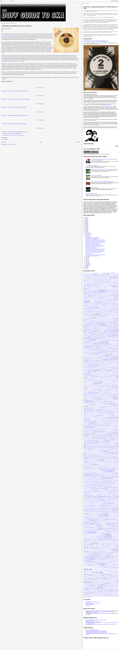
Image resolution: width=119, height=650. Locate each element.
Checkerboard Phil (89, 311)
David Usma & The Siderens (89, 327)
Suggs (87, 511)
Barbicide (85, 289)
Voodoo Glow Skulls (109, 589)
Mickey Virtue (112, 429)
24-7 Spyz (106, 275)
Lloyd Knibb (109, 411)
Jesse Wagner (109, 383)
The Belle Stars (103, 520)
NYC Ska (86, 447)
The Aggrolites (104, 515)
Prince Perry (100, 461)
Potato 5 (115, 458)
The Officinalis (111, 548)
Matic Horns (101, 423)
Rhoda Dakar (104, 469)
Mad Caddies (94, 418)
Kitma (113, 402)
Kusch (108, 403)
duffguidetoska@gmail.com (94, 123)
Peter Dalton (116, 455)
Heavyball (101, 369)
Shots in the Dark (103, 486)
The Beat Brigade (113, 519)
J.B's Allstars (104, 376)
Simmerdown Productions (114, 487)
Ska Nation (96, 492)
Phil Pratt (108, 456)
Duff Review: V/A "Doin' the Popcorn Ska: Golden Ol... (95, 242)
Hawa (99, 368)
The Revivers (86, 556)
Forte (116, 355)
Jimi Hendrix (89, 384)
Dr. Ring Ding (85, 338)
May (86, 260)
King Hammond (87, 401)
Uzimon (116, 586)
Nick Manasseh (87, 442)
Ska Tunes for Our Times (96, 493)
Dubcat (89, 340)
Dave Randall (97, 325)
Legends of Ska (95, 407)
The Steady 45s (108, 569)
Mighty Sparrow (102, 430)
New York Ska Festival (93, 441)
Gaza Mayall (101, 360)
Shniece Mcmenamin (88, 486)
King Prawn (113, 401)
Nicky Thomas (99, 442)
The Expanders (104, 533)
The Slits (113, 564)
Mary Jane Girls (103, 422)
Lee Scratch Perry (105, 406)
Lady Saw (85, 404)
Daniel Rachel (112, 322)
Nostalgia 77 (107, 444)
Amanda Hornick (88, 281)
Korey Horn (91, 403)
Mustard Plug (101, 437)
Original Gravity (115, 449)
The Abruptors (115, 514)
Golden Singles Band (107, 363)
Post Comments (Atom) (11, 144)
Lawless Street (91, 405)
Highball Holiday (113, 370)
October (87, 235)
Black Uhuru (86, 294)
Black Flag (103, 293)
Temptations (89, 514)
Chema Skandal (108, 311)
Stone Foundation (86, 508)
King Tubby (86, 402)
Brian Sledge (116, 299)
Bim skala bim (116, 292)
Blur (110, 295)
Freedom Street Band (93, 357)
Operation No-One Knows (97, 449)
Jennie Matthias (100, 382)
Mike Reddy (86, 431)
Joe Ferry (105, 385)
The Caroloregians (108, 524)
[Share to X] (18, 133)
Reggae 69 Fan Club (102, 467)
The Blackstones (100, 521)
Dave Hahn (115, 324)
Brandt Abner (115, 298)
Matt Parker (113, 423)
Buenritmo (91, 302)
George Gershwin (92, 361)
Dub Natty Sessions (99, 339)
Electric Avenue (114, 348)
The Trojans (113, 572)
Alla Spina (95, 280)
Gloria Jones (97, 363)
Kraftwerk (104, 403)
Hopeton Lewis (109, 371)
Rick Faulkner (99, 471)
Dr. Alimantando (105, 337)
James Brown (98, 379)
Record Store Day (86, 467)
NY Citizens (106, 446)
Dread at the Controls (107, 338)
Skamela (97, 494)
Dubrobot (97, 340)
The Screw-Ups (109, 559)
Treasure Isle (86, 583)
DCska (104, 327)
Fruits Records (109, 357)
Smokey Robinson (109, 499)
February (87, 263)
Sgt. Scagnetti (99, 485)
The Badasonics (113, 518)
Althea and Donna (113, 280)
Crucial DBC (110, 319)
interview (89, 103)
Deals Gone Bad (99, 328)
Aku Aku (95, 279)
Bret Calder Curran (100, 299)
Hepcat (96, 370)
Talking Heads (103, 513)
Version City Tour (113, 587)
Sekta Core (114, 484)
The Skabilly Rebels (110, 562)
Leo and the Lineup (109, 407)
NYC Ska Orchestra (108, 447)
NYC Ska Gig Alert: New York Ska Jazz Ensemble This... (95, 254)
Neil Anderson (106, 439)
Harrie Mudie (100, 367)
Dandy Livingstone (100, 322)
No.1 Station (87, 444)
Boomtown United (86, 298)
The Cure (95, 527)
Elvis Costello (93, 349)
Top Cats (99, 581)
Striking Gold (85, 509)
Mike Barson (107, 430)
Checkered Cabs (97, 311)
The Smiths (89, 565)
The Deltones (107, 528)
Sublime (99, 510)
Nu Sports (116, 445)
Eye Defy (101, 353)
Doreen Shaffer (99, 337)
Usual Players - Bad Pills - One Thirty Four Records (11, 123)
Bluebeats (106, 295)
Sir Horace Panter (103, 488)
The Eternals (86, 533)
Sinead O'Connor (87, 488)
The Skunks (96, 564)
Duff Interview (104, 341)
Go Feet (101, 363)
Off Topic (94, 448)
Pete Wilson (106, 455)
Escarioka (96, 352)
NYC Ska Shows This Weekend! (92, 165)
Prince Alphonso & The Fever (90, 460)
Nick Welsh (93, 442)
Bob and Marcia (114, 295)
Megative (107, 425)
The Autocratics (103, 518)
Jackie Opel (89, 377)
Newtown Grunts (112, 441)
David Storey (116, 326)
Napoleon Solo (114, 438)
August (87, 256)
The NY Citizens (94, 548)
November (88, 234)
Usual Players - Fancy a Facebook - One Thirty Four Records (13, 99)
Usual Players (12, 33)
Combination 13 (110, 316)
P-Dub (84, 451)
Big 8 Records (116, 290)
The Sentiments (101, 560)
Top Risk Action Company (112, 581)
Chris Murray (97, 313)
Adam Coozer (85, 278)
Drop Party (112, 338)
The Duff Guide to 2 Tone (114, 530)
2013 (86, 229)
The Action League (92, 515)
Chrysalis (85, 314)
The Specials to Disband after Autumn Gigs (93, 252)
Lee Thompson (113, 406)
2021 (86, 220)
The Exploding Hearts (113, 533)
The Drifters (101, 530)
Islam (108, 375)
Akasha (92, 279)
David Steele (110, 326)
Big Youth (90, 292)
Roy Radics (103, 476)
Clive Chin (107, 315)
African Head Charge (100, 278)
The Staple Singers (102, 569)
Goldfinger (85, 364)
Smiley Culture (91, 499)
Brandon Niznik (109, 298)
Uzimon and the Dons (86, 587)
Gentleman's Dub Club (114, 360)
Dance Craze (116, 321)
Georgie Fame (111, 361)
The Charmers (115, 524)
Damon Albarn (111, 320)
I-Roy (99, 373)
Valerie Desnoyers (93, 587)
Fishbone (108, 354)
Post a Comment (5, 139)
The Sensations (94, 560)
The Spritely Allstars (95, 569)
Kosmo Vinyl (99, 403)
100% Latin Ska (89, 274)
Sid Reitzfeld (88, 487)
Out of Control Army (99, 450)
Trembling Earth (92, 583)
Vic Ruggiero (86, 588)
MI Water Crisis (107, 427)
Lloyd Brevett (89, 411)
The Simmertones (100, 561)
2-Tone (116, 274)
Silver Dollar (106, 487)
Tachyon (93, 513)
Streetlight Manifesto (113, 508)
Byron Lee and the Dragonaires (110, 304)
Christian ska (116, 313)
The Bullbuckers (108, 523)
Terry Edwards (99, 514)
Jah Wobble (107, 378)
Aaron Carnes (94, 277)
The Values (95, 575)
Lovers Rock (114, 416)
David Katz (94, 326)
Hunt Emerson (92, 373)
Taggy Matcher (98, 513)
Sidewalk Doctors (94, 487)
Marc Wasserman (112, 420)
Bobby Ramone (112, 296)
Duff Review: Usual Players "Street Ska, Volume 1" (94, 251)
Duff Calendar (114, 340)
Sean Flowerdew (90, 484)
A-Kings (88, 277)
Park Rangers (107, 452)
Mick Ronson (107, 429)
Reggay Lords (114, 468)
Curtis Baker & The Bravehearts (94, 320)
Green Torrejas (101, 365)
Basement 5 (113, 289)
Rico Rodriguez (109, 471)
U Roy (96, 584)
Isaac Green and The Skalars (101, 375)
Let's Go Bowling (96, 409)
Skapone (105, 495)
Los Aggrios (97, 414)
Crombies (98, 319)
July (86, 258)
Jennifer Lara (106, 382)
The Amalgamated (113, 516)
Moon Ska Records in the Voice (91, 193)
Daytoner (100, 327)
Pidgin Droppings (112, 457)
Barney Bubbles (96, 289)
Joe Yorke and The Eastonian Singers (97, 387)
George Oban (105, 361)
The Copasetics (104, 526)
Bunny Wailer (93, 303)
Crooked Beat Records (103, 319)
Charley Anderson (90, 310)
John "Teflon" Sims (112, 387)
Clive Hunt (111, 315)
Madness (85, 419)
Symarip (84, 513)
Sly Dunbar (110, 498)
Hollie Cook (97, 371)
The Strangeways (100, 570)
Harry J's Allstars (116, 367)
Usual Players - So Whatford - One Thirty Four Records (11, 131)
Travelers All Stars (109, 582)
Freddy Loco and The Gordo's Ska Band (112, 356)
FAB (104, 353)
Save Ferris (105, 482)
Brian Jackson (111, 299)
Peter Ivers (89, 456)
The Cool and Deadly (91, 526)
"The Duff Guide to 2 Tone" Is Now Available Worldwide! (95, 41)
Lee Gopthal (90, 406)
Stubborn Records (101, 509)
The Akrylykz (116, 515)
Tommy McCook (93, 579)
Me (112, 424)
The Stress (106, 570)
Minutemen (111, 431)
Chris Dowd (86, 313)
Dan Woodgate (110, 321)
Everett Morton (91, 353)
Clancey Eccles (85, 315)
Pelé (101, 454)
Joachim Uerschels (87, 385)
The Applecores (100, 517)
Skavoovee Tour (89, 497)
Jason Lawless (97, 381)
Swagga (110, 512)
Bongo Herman (96, 297)
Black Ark (92, 293)
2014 (86, 228)
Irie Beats (94, 375)
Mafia (100, 419)
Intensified (89, 375)
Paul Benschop (93, 453)
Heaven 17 (85, 369)
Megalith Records (101, 425)
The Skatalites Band (108, 563)
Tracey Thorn (103, 582)
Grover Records (94, 366)
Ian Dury (106, 373)
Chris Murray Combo (104, 313)
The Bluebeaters (112, 521)
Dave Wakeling (103, 325)
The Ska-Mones (103, 562)
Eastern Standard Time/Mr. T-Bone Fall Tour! (93, 244)
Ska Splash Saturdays (86, 493)
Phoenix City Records (97, 457)
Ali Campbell (115, 279)
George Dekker (86, 361)
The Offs (115, 548)
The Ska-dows (98, 562)
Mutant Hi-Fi (112, 437)
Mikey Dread (95, 431)
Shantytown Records (106, 485)
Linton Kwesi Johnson (87, 410)
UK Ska (115, 584)
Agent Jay (111, 278)
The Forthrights (106, 535)
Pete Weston (102, 455)
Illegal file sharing (94, 374)
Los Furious (106, 415)
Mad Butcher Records (86, 418)
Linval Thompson (96, 410)
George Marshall (99, 361)
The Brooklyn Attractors (94, 523)
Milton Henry (106, 431)
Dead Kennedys (109, 327)
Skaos (97, 495)
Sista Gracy (88, 489)
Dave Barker (100, 324)
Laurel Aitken (110, 404)
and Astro (105, 281)
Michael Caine (92, 428)
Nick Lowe (117, 441)
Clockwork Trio (85, 316)
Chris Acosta (110, 312)
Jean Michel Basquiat (110, 381)
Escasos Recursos (103, 352)
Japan (117, 380)
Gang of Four (101, 358)
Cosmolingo (109, 317)
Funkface (90, 358)
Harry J (104, 367)
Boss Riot (91, 298)
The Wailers (116, 575)
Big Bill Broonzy (95, 291)
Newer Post (4, 142)
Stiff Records (101, 507)
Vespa (118, 587)
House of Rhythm (108, 372)
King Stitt (117, 401)
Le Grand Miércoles (103, 405)
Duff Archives (102, 340)
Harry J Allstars (109, 367)
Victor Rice (98, 588)
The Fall (99, 534)
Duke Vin (113, 344)
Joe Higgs (114, 385)
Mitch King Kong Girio (98, 432)
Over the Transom (110, 450)
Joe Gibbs (109, 385)
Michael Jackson (104, 428)
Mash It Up (108, 422)
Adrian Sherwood (93, 278)
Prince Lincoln (95, 461)
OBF (115, 447)
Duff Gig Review (86, 341)
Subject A (95, 510)
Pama (97, 451)
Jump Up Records (91, 392)
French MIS (99, 357)
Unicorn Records (104, 585)
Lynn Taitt (108, 417)
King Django (116, 398)
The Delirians (100, 528)
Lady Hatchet (117, 403)
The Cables (96, 524)
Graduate (104, 364)
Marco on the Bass (90, 421)
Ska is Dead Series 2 (104, 491)
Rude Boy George (106, 477)
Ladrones (111, 403)
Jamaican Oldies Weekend (89, 379)
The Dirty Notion (98, 529)
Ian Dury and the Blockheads (113, 373)
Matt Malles (108, 423)
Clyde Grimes (90, 316)
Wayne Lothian (112, 590)
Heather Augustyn (114, 368)
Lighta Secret (108, 409)
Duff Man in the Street (112, 341)
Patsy (84, 453)
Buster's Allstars (96, 304)
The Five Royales (113, 534)
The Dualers (106, 530)
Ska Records (108, 492)
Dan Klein (92, 321)
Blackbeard (91, 294)
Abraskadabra (106, 277)
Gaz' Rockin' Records (111, 359)
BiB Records (108, 290)
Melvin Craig (109, 426)
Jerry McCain (104, 383)
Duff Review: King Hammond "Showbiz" (92, 255)
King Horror (95, 401)
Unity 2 (110, 585)
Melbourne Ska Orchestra (91, 426)
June (87, 259)
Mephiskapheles (88, 427)
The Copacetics (98, 526)
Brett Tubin (105, 299)
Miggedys (87, 430)
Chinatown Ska (94, 312)
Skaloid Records (92, 494)
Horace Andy (91, 372)
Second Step (97, 484)
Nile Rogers (110, 442)
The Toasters (18, 35)
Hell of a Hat (106, 369)
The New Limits (93, 547)
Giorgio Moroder (103, 362)
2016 (86, 226)
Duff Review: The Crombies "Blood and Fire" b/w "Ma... (95, 245)
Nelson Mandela (87, 440)
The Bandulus (95, 519)
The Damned (99, 527)
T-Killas (89, 513)
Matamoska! (96, 423)
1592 (94, 274)
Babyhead (113, 285)
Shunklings (109, 486)
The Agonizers (111, 515)
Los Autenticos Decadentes (105, 414)
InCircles (100, 374)
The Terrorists (116, 571)
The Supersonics (93, 571)
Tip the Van (90, 578)
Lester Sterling (89, 409)
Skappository (115, 495)
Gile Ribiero (98, 362)
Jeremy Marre (89, 383)
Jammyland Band (90, 380)
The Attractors (92, 518)
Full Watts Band (114, 357)
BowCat (95, 298)
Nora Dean (91, 444)
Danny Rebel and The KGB (98, 323)
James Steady (115, 379)
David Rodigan (105, 326)
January (87, 264)
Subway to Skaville (112, 510)
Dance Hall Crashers (87, 322)
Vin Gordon (85, 589)
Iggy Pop (88, 374)
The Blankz (107, 521)
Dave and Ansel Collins (92, 324)
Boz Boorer (104, 298)
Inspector (85, 375)
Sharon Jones (112, 485)
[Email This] (15, 133)
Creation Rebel (87, 319)
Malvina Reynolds (89, 420)
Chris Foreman (91, 313)
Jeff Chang (89, 382)
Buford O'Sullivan (97, 302)
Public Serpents (96, 462)
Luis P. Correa (101, 417)
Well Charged (95, 591)
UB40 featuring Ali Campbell (109, 584)
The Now (88, 548)
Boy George (99, 298)
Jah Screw (98, 378)
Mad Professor (105, 418)
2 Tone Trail (111, 274)
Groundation (88, 366)
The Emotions (112, 531)
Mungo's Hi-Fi (95, 436)
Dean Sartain (109, 328)
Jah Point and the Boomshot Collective (90, 378)
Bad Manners (116, 286)
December (88, 233)
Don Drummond (109, 335)
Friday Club (104, 357)
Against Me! (106, 278)
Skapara (101, 495)
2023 (86, 218)
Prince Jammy (89, 461)
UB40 (102, 584)
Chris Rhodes (110, 313)
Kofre (88, 403)
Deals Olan (104, 328)
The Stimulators (90, 570)
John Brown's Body (91, 388)
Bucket (85, 302)
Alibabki (92, 280)
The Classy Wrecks (105, 525)
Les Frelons (107, 408)
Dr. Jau (116, 337)
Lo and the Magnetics (91, 412)
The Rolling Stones (98, 556)
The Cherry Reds (86, 525)
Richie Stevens (94, 471)
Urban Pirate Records (105, 586)
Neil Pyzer (112, 439)
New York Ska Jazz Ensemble (103, 441)
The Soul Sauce (85, 566)
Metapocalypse (96, 427)
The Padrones (106, 549)
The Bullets (115, 523)
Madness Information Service (94, 419)
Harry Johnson (87, 368)
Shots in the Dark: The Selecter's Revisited (102, 181)
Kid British (114, 397)
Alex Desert (110, 279)
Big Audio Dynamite (88, 291)
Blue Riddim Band (91, 295)
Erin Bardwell (100, 351)
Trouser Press (91, 584)
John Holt (114, 388)
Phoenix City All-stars (87, 457)
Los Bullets (112, 414)
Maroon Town (91, 422)
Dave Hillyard (85, 325)
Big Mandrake (85, 292)
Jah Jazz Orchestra (101, 377)
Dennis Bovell (116, 329)
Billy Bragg (6, 135)
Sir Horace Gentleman (94, 488)
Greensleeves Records (107, 365)
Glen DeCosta (92, 363)
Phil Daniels (100, 456)
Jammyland (85, 380)
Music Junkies (88, 253)
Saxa (114, 482)
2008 (86, 268)
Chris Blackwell (116, 312)
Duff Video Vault (103, 344)
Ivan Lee (88, 376)
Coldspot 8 (99, 316)
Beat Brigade (101, 290)
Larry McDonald (91, 404)
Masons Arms (85, 423)
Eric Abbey (107, 350)
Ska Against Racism (100, 489)
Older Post (78, 142)
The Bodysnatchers (93, 522)
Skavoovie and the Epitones (98, 497)
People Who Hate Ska (111, 454)
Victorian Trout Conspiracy (114, 588)
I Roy (96, 373)
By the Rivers (102, 304)
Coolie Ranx (92, 317)
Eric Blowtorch (113, 350)
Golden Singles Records (115, 363)
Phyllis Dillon (105, 457)
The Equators (110, 532)
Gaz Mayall (103, 359)
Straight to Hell (99, 508)
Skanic (106, 494)
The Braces (112, 522)
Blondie (99, 294)
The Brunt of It (102, 523)
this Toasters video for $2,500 (95, 100)
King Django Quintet (88, 400)
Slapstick (90, 498)
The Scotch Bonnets (100, 559)
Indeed (103, 374)
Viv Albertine (91, 589)
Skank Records (110, 494)
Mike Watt (90, 431)
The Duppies (106, 531)
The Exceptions (98, 533)
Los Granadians (111, 415)
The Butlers (92, 524)
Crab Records (100, 318)
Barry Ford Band (102, 289)
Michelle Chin (116, 428)
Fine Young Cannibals (93, 354)
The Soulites (97, 566)
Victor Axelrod (92, 588)
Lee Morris (94, 406)
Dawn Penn (96, 327)
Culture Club (86, 320)
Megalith (95, 425)
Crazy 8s (110, 318)
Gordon (89, 364)
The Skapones (86, 563)
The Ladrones (92, 543)
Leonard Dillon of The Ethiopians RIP (92, 238)
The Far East (105, 534)
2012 (86, 230)
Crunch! (114, 319)
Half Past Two (114, 366)
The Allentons (98, 516)
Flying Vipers (105, 355)
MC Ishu (106, 424)
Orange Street (104, 449)
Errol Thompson (91, 352)
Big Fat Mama (116, 291)
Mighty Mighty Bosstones (94, 430)
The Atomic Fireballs (86, 518)
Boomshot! (115, 297)
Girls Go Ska (111, 362)
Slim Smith (99, 498)
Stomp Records (114, 507)
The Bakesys (88, 519)
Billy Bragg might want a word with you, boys (16, 61)
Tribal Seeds (97, 583)
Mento (112, 426)
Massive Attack (90, 423)
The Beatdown (91, 520)
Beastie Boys (94, 290)
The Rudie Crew (88, 557)
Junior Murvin (85, 394)
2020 (86, 221)
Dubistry (92, 340)
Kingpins (96, 402)
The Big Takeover (116, 520)
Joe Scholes (94, 386)
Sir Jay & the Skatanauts (111, 488)
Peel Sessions (97, 454)
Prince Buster (99, 460)
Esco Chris (108, 352)
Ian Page (84, 374)
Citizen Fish (7, 35)
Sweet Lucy (115, 512)
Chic (90, 312)
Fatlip (117, 353)
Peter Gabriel (85, 456)
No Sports (117, 443)
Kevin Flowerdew (94, 397)
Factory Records (108, 353)
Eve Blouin (85, 353)
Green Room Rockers (93, 365)
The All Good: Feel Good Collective (89, 516)
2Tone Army (110, 275)
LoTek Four (100, 416)
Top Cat (96, 581)
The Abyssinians (85, 515)
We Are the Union (89, 591)
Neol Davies (94, 440)
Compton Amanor (116, 316)
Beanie (90, 290)
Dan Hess (87, 321)
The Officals (106, 548)
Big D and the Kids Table (107, 291)
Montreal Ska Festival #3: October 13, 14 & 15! (93, 246)
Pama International (103, 451)
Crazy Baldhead (116, 318)
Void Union (103, 589)
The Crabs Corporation (112, 526)
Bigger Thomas (97, 292)
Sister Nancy (93, 489)
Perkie (117, 454)
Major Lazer (109, 419)
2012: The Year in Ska (99, 275)
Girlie (107, 362)
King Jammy (100, 401)
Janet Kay (112, 380)
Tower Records (98, 582)
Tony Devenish (94, 580)
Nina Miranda (115, 442)
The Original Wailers (99, 549)
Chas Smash (110, 310)
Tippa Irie (95, 578)
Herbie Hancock (101, 370)
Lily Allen (113, 409)
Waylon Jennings (106, 590)
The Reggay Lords (92, 555)
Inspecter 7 (115, 374)
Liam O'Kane (103, 409)
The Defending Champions (93, 528)
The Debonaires (116, 527)
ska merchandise (91, 492)
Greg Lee (113, 365)
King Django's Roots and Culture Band (107, 400)
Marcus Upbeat (98, 421)
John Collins (102, 388)
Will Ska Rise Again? (94, 187)
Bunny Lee (88, 303)
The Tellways (110, 571)
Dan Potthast (101, 321)
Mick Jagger (97, 429)
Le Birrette (97, 405)
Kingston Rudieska (108, 402)
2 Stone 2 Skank (99, 274)
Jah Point (117, 377)
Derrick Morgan (116, 330)
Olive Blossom (103, 448)
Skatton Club (113, 496)
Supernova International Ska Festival (101, 511)
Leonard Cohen (86, 408)
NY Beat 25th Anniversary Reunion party (96, 446)
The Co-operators (113, 525)
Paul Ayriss (88, 453)
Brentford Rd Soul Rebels (92, 299)
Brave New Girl (85, 299)
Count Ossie (88, 318)
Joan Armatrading (93, 385)
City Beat (111, 314)
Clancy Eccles (91, 315)
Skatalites (107, 496)
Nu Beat (112, 445)
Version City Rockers (106, 587)
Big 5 (112, 290)
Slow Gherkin (104, 498)
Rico (103, 471)
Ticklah (103, 577)
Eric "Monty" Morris (101, 350)
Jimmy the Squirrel (111, 384)
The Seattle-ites (115, 559)
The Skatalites (99, 563)
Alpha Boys (107, 280)
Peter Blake (111, 455)
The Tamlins (105, 571)
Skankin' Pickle (86, 495)
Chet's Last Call (86, 312)
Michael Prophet (110, 428)
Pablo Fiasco (93, 451)
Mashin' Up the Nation (114, 422)
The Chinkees (92, 525)
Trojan (101, 583)
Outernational (105, 450)
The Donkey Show (105, 529)
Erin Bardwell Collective (108, 351)
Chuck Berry (90, 314)
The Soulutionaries (111, 566)
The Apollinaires (94, 517)
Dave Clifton (110, 324)
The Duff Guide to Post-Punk (90, 531)
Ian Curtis (102, 373)
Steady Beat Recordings (103, 505)
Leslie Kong (112, 408)
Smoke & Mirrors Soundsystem (99, 499)
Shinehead (117, 485)
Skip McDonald (85, 498)
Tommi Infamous (86, 579)
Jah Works (111, 378)
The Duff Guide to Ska (86, 3)
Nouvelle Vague (97, 445)
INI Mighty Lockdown (108, 374)
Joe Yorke (88, 387)
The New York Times (109, 106)
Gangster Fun (106, 358)
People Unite (105, 454)
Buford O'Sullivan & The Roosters (107, 302)
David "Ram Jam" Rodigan (111, 325)
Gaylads (99, 359)
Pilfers (84, 458)
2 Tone (30, 33)
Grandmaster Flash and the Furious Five (113, 364)
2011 (86, 232)
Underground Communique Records (93, 585)
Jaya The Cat (103, 381)
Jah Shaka (102, 378)
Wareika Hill (101, 590)
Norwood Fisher (101, 444)
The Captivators (101, 524)
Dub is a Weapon (92, 339)
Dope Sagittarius (92, 337)
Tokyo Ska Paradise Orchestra (103, 578)
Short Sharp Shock (96, 486)
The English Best (99, 532)
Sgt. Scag (94, 485)
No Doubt (97, 443)
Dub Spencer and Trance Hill (112, 339)
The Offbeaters (101, 548)
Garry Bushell (91, 359)
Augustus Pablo (86, 285)
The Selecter (86, 560)
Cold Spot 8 (95, 316)
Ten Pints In (94, 514)
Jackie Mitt (113, 376)
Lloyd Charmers (96, 411)
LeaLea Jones (109, 405)
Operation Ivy (90, 449)
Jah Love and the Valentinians (109, 377)
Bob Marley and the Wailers (99, 296)
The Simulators (106, 561)
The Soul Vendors (92, 566)
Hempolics (113, 369)
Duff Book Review (108, 340)
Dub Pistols (105, 339)
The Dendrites (113, 528)
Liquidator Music (103, 410)
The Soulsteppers (104, 566)
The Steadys (114, 569)
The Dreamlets (97, 530)
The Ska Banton (112, 561)
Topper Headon (92, 582)
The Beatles (98, 520)
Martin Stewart (98, 422)
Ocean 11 (90, 448)
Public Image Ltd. (90, 462)
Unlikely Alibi (85, 586)
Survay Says (98, 512)
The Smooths (95, 565)
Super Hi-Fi (92, 511)
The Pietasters (115, 550)
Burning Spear (98, 303)
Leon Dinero (115, 407)
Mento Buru (117, 426)
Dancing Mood (94, 322)
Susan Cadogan (104, 512)
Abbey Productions (100, 277)
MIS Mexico (115, 431)
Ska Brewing (94, 490)
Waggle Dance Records (90, 590)
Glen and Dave (87, 363)
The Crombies (89, 527)
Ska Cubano (105, 490)
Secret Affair (103, 484)
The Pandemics (112, 549)
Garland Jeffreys (85, 359)
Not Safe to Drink (91, 445)
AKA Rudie (88, 279)
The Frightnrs (106, 536)
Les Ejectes (102, 408)
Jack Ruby (109, 376)
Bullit (114, 302)
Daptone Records (113, 323)
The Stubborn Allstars (113, 570)
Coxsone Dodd (94, 318)
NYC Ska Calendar (93, 447)
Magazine (104, 419)
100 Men (84, 274)
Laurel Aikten (104, 404)
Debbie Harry (114, 328)
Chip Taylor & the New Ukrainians (102, 312)
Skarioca (84, 496)
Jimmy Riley (105, 384)
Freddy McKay (87, 357)
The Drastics (90, 530)
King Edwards (117, 400)
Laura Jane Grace (98, 404)
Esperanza (117, 352)
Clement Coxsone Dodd (99, 315)
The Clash (97, 525)
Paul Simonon (104, 453)
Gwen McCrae (100, 366)
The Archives (111, 517)
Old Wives (98, 448)
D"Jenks (106, 320)
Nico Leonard (105, 442)
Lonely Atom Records (86, 413)
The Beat (106, 519)
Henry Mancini (91, 370)
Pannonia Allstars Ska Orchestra (99, 452)
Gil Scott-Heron (92, 362)
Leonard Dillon (92, 408)
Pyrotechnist (115, 462)
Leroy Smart (97, 408)
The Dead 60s (111, 527)
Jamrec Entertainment (106, 380)
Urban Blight (99, 586)
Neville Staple (105, 440)
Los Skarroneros (94, 416)
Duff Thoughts (95, 344)
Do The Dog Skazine (86, 335)
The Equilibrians (116, 532)
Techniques (85, 514)
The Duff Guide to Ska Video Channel (94, 201)
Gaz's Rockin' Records (94, 360)
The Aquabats (106, 517)
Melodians (98, 426)
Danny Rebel (90, 323)
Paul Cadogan (99, 453)
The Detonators (91, 529)
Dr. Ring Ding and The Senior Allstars (96, 338)
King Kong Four (106, 401)
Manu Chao (107, 420)
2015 (86, 227)
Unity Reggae (115, 585)
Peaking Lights (87, 454)
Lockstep (97, 412)
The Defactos (86, 528)
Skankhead (115, 494)
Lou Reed (104, 416)
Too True (112, 580)
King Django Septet (97, 400)
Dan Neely (96, 321)
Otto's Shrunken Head (91, 450)
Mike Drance (112, 430)
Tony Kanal (104, 580)
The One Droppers (86, 549)
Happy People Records (90, 367)
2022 (86, 219)
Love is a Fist (109, 416)
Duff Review (14, 135)
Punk (106, 462)
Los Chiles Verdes (90, 415)
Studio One (114, 509)
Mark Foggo (114, 421)
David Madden (99, 326)
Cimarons (101, 314)
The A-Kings (110, 514)
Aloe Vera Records (101, 280)
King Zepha (92, 402)
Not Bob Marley (112, 444)
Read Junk (109, 104)
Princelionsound (106, 461)
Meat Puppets (90, 425)
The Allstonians (105, 516)
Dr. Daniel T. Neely (111, 337)
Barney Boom (91, 289)
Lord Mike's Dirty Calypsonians (110, 413)
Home (41, 142)
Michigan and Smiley (91, 429)
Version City (99, 587)
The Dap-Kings (105, 527)
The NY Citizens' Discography (96, 175)
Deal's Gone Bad (93, 328)
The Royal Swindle (110, 556)
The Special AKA (110, 567)
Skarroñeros (102, 496)
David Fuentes (89, 326)
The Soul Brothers (115, 565)
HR (112, 372)
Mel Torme (112, 425)
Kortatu (95, 403)
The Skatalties (114, 563)
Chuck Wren (96, 314)
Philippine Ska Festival (114, 456)
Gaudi (95, 359)
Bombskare (91, 297)
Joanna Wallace (100, 385)
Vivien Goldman (96, 589)
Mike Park (117, 430)
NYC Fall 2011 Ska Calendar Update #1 (92, 243)
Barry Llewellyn (108, 289)
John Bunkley (97, 388)
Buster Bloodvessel (106, 303)
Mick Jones (102, 429)
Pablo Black (88, 451)
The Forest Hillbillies (97, 535)
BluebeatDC (102, 295)
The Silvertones (93, 561)
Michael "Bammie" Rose (114, 427)
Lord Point (117, 413)
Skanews (101, 494)
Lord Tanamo (86, 414)
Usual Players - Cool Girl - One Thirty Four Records (11, 107)
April (87, 261)
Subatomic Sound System (87, 510)
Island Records (112, 375)
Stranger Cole (105, 508)
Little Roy (109, 410)
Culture (117, 319)
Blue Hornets (85, 295)
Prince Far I (113, 460)
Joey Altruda (105, 387)
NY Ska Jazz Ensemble (114, 446)
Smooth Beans (115, 499)
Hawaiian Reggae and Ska (106, 368)
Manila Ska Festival (101, 420)
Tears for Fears (115, 513)
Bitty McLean (87, 293)
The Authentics (98, 518)
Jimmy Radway (100, 384)
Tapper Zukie (110, 513)
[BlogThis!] (16, 133)
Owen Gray (116, 450)
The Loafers (89, 544)
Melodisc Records (103, 426)
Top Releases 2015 (104, 581)
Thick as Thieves (112, 576)
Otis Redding (85, 450)
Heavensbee (90, 369)
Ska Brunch (100, 490)
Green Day (86, 365)
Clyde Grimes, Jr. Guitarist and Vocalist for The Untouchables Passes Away (104, 169)
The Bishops (94, 521)
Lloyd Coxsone (103, 411)
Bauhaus (117, 289)
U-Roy (99, 584)
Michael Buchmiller (86, 428)
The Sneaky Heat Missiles (107, 565)
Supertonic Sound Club (91, 512)
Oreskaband (110, 449)
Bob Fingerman (85, 296)
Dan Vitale (105, 321)
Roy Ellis (92, 476)
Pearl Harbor (92, 454)
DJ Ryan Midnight (95, 334)
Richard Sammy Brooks (86, 471)
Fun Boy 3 (85, 358)
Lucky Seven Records (94, 417)
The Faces (91, 534)
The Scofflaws (92, 559)
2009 (86, 267)
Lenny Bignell (101, 407)
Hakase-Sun (105, 366)
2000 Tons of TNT (90, 275)
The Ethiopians (92, 533)
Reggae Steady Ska (96, 468)
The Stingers (95, 570)
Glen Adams (116, 362)
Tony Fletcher (100, 580)
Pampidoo (110, 451)
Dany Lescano (106, 323)
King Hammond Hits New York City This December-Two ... (95, 241)
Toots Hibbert (91, 581)
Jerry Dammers (96, 383)
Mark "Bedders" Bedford (106, 421)
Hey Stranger (107, 370)
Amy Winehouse (100, 281)
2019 (86, 223)
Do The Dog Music (113, 334)
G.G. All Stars (96, 358)
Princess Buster (113, 461)
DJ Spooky (101, 334)
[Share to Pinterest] (20, 133)
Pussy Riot (110, 462)
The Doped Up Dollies (113, 529)
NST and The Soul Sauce (105, 445)
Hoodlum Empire (103, 371)
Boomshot (101, 297)
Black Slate (117, 293)
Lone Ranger (116, 412)
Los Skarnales (89, 416)
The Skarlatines (93, 563)
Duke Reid (109, 344)
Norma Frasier (96, 444)
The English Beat (91, 532)
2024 (86, 217)
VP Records (116, 589)
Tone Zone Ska (89, 580)
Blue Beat (108, 294)
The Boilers (101, 522)
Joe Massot (89, 386)
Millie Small (101, 431)
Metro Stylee (102, 427)
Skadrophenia (115, 493)
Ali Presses (88, 280)
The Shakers (107, 560)
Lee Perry (99, 406)
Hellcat (110, 369)
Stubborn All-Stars (93, 509)
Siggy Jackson (101, 487)
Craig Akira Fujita (105, 318)
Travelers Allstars (116, 582)
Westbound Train (101, 591)
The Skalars (117, 562)
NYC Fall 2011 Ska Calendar (90, 247)
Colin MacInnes (104, 316)
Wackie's (84, 590)
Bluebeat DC (97, 295)
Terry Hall (105, 514)
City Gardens (116, 314)
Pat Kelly (111, 452)
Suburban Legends (104, 510)
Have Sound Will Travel (93, 368)
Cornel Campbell (98, 317)
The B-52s (108, 518)
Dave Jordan (92, 325)
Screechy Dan (109, 483)
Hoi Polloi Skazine (89, 371)
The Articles (116, 517)
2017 (86, 225)
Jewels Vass (114, 383)
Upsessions (94, 586)
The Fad (96, 534)
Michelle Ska (85, 429)
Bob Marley (91, 296)
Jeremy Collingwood (112, 382)
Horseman (102, 372)
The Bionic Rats (87, 521)
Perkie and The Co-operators (88, 455)
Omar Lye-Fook (108, 448)
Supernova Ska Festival (113, 511)
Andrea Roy (116, 281)
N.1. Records (95, 438)
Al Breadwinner (100, 279)
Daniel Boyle (107, 322)
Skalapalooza (85, 494)
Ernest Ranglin (116, 351)
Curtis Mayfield (102, 320)
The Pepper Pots (103, 550)
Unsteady (89, 586)
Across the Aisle (112, 277)
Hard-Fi (96, 367)
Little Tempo (114, 410)
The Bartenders (101, 519)
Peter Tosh (94, 456)
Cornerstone (104, 317)
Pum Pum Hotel (102, 462)
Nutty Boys (85, 446)
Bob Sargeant (106, 296)
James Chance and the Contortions (106, 379)
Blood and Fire (104, 294)
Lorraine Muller (92, 414)
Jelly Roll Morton (94, 382)
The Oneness (92, 549)
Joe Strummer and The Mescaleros (110, 386)
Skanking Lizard (92, 495)
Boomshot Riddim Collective (108, 297)
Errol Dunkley (86, 352)
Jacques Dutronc (94, 377)
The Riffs (92, 556)
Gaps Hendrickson (113, 358)
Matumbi (88, 424)
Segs (110, 484)
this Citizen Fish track (5, 36)
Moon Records (110, 434)
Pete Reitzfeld (97, 455)
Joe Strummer (99, 386)
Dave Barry (106, 324)
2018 (86, 224)
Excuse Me (97, 353)
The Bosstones (106, 522)
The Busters (85, 524)
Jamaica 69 (117, 378)
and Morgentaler (110, 281)
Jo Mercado (117, 384)
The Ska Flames (91, 562)
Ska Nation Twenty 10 (102, 492)
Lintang (116, 409)
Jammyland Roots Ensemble (98, 380)
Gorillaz (93, 364)
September (88, 236)
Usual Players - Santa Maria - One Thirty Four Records (11, 115)
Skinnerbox (115, 497)
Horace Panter (97, 372)
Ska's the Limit (104, 493)
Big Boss (99, 291)
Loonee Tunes (97, 413)
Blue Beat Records (114, 294)
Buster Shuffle (113, 303)
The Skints (90, 564)
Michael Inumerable (98, 428)
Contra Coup (86, 317)
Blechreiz (95, 294)
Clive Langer (116, 315)
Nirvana (92, 443)
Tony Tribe (108, 580)
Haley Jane (109, 366)
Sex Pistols (89, 485)
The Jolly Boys (93, 542)
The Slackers (102, 564)
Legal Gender (89, 407)
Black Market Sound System (110, 293)
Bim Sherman (110, 292)
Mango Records (95, 420)
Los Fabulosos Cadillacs (98, 415)
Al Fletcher (106, 279)
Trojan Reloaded (113, 583)
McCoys (110, 424)
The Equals (105, 532)
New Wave (87, 441)
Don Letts (115, 335)
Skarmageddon (89, 496)
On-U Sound (114, 448)
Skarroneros (96, 496)
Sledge (94, 498)
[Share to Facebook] (19, 133)
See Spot (107, 484)
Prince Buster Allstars (107, 460)
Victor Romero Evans (105, 588)
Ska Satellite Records (114, 492)
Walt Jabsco (96, 590)
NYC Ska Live (100, 447)
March (87, 262)
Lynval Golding (114, 417)
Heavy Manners (96, 369)
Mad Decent (99, 418)
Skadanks (109, 493)
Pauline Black (116, 453)
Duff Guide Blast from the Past (96, 341)
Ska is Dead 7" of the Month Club (93, 491)
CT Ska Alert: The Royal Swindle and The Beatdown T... (95, 250)
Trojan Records (106, 583)
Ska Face (110, 490)
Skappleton (109, 495)
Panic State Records (90, 452)
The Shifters (113, 560)
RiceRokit (110, 469)
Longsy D (92, 413)
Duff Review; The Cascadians (87, 344)
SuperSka (84, 512)
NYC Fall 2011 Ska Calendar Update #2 (92, 237)
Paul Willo (110, 453)
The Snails (100, 565)
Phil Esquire (104, 456)
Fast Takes (113, 353)
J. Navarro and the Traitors (95, 376)
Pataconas (116, 452)
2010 (86, 265)
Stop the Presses (93, 508)
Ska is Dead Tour (111, 491)
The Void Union (110, 575)
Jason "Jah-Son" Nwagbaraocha (88, 381)
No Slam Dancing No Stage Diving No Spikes (107, 443)
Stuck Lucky (109, 509)
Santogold (100, 482)
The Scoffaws (85, 559)
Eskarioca (113, 352)
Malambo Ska (114, 419)
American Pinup (94, 281)
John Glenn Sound (108, 388)
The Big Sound (110, 520)
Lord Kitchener (102, 413)
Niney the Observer (86, 443)
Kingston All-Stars (101, 402)
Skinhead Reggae (108, 497)
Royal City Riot (116, 476)
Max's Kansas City (101, 424)
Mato (105, 423)
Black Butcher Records (97, 293)
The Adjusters (98, 515)
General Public (107, 360)
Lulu (104, 417)
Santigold (95, 482)
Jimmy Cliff (94, 384)
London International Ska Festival (105, 412)
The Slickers (109, 564)
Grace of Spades (99, 364)
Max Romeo (94, 424)
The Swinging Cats (99, 571)
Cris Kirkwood (93, 319)
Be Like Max (86, 290)
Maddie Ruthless (113, 418)
